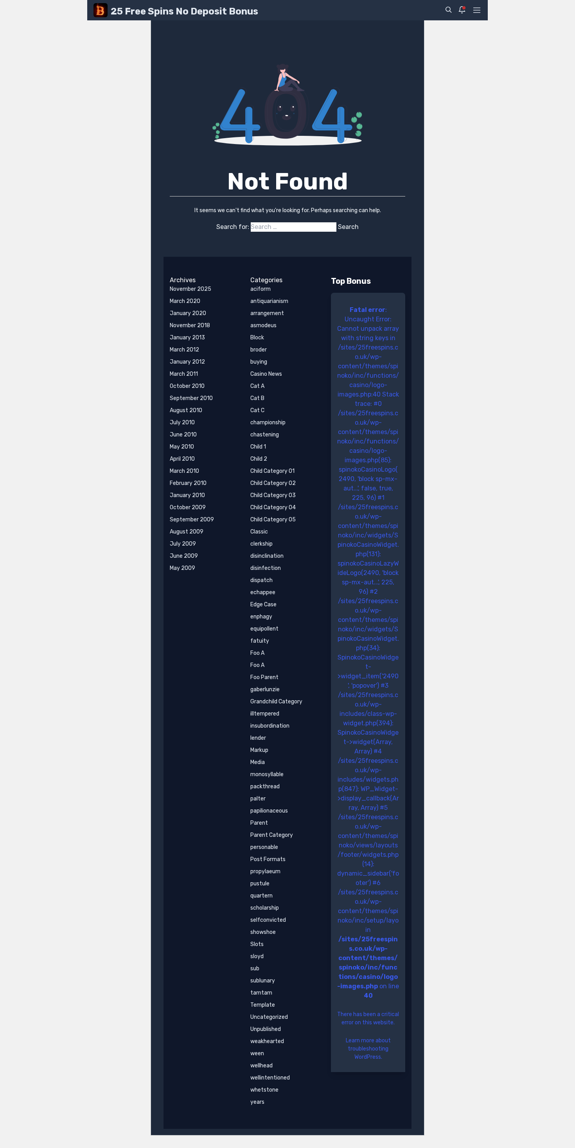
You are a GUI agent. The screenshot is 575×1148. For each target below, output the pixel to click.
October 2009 (188, 507)
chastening (264, 434)
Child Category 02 (273, 483)
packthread (265, 786)
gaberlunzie (265, 689)
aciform (260, 289)
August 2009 (186, 531)
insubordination (269, 726)
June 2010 (183, 434)
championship (268, 422)
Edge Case (263, 604)
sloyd (257, 956)
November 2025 (190, 289)
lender (258, 738)
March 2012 (184, 349)
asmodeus (263, 325)
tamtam (261, 992)
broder (258, 349)
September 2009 (192, 519)
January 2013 (187, 337)
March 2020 (185, 301)
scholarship (264, 908)
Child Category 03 (273, 495)
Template (262, 1005)
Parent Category (271, 835)
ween (257, 1053)
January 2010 (187, 495)
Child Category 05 (273, 519)
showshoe (263, 932)
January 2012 (187, 362)
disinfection (265, 568)
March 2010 (184, 471)
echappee (262, 592)
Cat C (257, 410)
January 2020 (188, 313)
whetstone (264, 1090)
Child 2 (258, 459)
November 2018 (190, 325)
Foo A (257, 653)
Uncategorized (269, 1017)
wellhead (261, 1065)
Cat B (257, 398)
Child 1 (258, 446)
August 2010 (186, 410)
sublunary (262, 980)
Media (257, 762)
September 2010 (191, 398)
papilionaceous (269, 810)
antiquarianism (269, 301)
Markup (259, 750)
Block (257, 337)
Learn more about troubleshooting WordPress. (368, 1048)
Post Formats (268, 859)
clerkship (261, 544)
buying (258, 362)
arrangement (267, 313)
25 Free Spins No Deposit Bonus (184, 11)
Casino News (266, 374)
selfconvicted (268, 920)
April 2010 (182, 459)
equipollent (264, 628)
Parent (259, 823)
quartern (261, 895)
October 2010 (187, 386)
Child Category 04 (273, 507)
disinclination (267, 556)
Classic (259, 531)
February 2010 (188, 483)
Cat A (257, 386)
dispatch (261, 580)
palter (258, 798)
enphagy (261, 616)
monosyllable (267, 774)
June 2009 (184, 556)
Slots (257, 944)
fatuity (259, 641)
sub (254, 968)
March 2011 (184, 374)
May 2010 (182, 446)
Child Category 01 (272, 471)
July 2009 (183, 544)
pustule (260, 883)
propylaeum (265, 871)
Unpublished (265, 1029)
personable (264, 847)
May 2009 (182, 568)
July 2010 (182, 422)
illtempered (264, 713)
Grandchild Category (276, 701)
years (257, 1102)
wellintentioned (270, 1077)
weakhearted (267, 1041)
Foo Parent (264, 677)
